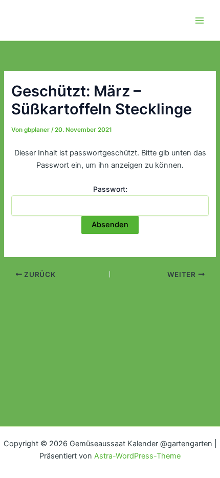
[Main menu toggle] (199, 20)
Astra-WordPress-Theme (137, 456)
